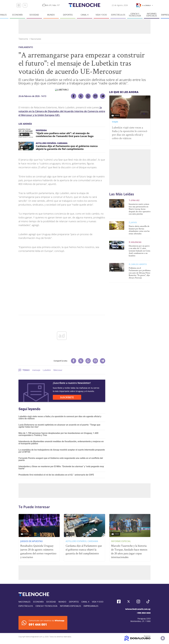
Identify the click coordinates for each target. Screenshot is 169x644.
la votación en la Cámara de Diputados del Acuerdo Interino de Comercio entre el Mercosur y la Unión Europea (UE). (61, 111)
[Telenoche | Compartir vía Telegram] (102, 96)
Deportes (68, 15)
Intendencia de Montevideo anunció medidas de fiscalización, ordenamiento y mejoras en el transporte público (61, 442)
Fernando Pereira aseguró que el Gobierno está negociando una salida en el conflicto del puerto (60, 459)
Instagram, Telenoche (138, 601)
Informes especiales (151, 15)
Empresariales (91, 606)
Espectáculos (118, 15)
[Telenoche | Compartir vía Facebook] (73, 96)
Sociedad (34, 15)
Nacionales (36, 39)
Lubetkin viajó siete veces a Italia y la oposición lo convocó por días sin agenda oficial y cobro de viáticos (59, 417)
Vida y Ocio (101, 15)
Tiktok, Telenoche (148, 601)
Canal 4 (84, 15)
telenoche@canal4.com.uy (138, 609)
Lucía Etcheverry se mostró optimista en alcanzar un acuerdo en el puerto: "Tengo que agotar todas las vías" (59, 426)
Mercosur (57, 370)
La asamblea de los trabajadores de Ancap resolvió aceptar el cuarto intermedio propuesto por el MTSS (61, 451)
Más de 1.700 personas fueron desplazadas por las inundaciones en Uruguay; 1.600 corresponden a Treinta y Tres (58, 434)
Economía (17, 15)
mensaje (36, 370)
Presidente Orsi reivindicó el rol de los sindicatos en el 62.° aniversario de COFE (56, 475)
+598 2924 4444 (144, 613)
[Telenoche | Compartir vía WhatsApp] (88, 96)
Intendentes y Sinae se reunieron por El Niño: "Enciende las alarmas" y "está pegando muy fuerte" (61, 467)
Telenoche (23, 39)
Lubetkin (47, 370)
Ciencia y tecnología (135, 15)
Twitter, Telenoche (128, 601)
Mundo (51, 15)
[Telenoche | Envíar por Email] (95, 96)
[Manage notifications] (163, 638)
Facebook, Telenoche (119, 601)
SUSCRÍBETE (67, 397)
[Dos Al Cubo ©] (138, 640)
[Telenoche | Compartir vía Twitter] (80, 96)
